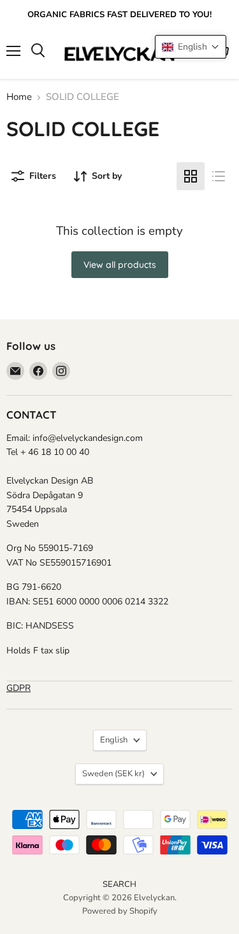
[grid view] (191, 176)
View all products (119, 264)
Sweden (113, 773)
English (113, 740)
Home (19, 97)
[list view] (219, 176)
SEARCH (119, 884)
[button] (191, 47)
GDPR (18, 688)
